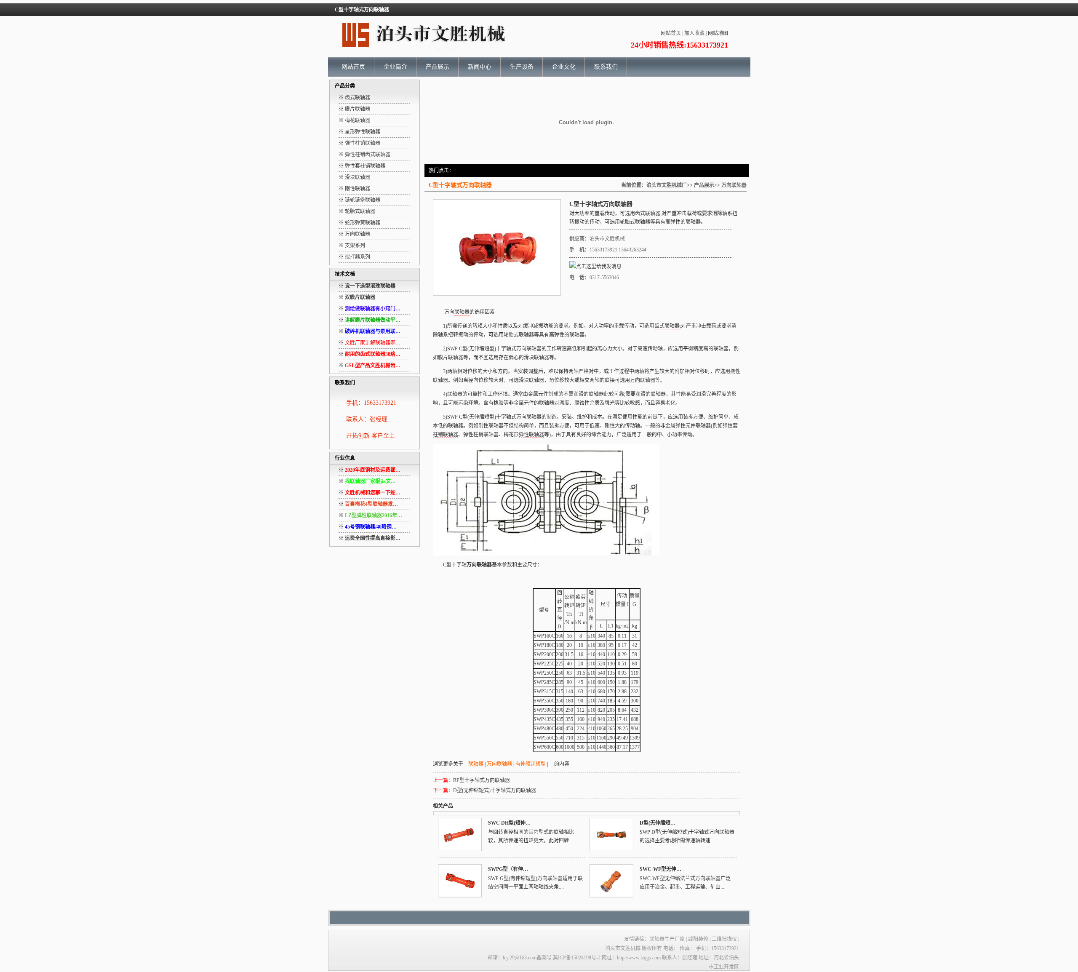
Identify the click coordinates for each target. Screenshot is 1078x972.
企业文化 (564, 67)
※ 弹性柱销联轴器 (359, 143)
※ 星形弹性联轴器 (359, 132)
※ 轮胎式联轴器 (357, 211)
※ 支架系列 (352, 245)
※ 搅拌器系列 (354, 257)
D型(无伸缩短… (657, 823)
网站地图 (718, 33)
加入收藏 (694, 33)
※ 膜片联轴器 (354, 109)
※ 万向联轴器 (354, 234)
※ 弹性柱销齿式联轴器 (364, 155)
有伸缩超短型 (530, 764)
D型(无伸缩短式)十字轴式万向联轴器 (494, 790)
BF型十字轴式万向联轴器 (481, 780)
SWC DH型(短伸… (509, 823)
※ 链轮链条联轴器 (359, 200)
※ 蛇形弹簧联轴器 (359, 223)
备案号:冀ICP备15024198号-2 (568, 958)
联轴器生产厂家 (667, 939)
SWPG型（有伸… (508, 869)
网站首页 (671, 33)
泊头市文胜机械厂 (666, 185)
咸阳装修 (698, 939)
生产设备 (522, 67)
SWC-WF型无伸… (660, 869)
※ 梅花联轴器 (354, 120)
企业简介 (395, 67)
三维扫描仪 (725, 939)
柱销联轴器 (445, 435)
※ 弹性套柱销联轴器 (362, 166)
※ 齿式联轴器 (354, 98)
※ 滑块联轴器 (354, 177)
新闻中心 (479, 67)
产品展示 (437, 67)
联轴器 (642, 222)
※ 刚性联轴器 (354, 189)
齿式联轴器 (647, 213)
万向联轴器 (734, 185)
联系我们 (606, 67)
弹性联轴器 (531, 435)
